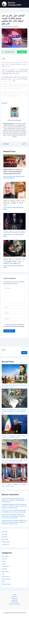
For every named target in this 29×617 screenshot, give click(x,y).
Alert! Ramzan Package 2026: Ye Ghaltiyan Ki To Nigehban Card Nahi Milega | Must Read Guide (13, 500)
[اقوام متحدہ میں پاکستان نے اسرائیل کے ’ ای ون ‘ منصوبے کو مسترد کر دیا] (14, 473)
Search (3, 349)
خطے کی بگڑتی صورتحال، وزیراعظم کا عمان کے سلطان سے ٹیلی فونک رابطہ (14, 203)
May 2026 (4, 534)
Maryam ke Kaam (20, 176)
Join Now (22, 52)
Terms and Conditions (14, 604)
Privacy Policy (14, 602)
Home (14, 594)
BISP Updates (5, 556)
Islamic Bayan (5, 571)
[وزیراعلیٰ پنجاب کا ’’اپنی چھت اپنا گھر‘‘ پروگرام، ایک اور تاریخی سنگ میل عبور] (14, 373)
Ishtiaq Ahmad (5, 514)
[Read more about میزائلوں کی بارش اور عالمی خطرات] (14, 221)
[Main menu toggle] (25, 3)
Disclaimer (14, 600)
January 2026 (5, 544)
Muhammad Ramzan (7, 520)
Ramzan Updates (6, 584)
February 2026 (5, 542)
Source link (4, 103)
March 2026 (5, 539)
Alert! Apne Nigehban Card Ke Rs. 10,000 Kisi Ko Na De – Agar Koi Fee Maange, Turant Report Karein (14, 506)
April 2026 (4, 537)
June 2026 (4, 531)
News (14, 176)
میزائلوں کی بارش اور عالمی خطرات (14, 232)
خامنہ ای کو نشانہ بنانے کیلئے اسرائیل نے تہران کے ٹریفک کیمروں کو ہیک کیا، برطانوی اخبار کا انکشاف (14, 261)
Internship (4, 569)
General (4, 563)
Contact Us (15, 598)
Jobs (3, 574)
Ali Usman (4, 510)
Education (4, 558)
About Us (14, 596)
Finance (4, 561)
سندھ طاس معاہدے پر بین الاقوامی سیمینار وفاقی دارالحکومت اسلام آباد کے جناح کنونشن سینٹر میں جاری (14, 411)
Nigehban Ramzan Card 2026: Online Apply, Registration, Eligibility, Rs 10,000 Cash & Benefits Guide (14, 516)
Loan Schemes (6, 576)
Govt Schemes (5, 566)
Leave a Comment (7, 176)
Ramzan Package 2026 (14, 4)
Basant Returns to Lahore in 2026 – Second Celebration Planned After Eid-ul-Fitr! (12, 172)
